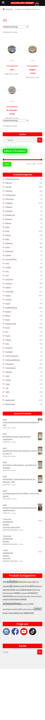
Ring (7, 344)
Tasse (7, 384)
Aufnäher (8, 211)
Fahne (7, 247)
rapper (33, 596)
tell (20, 609)
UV (6, 396)
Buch (7, 231)
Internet (8, 299)
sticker (31, 604)
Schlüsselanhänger (12, 360)
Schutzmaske (10, 368)
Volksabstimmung (12, 179)
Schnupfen (9, 364)
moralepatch (23, 593)
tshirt (38, 608)
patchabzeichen (22, 596)
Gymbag (8, 283)
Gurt (7, 275)
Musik (7, 320)
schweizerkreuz (12, 603)
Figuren (8, 255)
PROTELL (8, 183)
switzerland (15, 609)
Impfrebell (9, 291)
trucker (24, 609)
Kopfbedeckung (11, 307)
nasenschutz (8, 596)
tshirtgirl (5, 613)
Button (8, 235)
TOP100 (8, 187)
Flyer (7, 263)
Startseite (9, 9)
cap (37, 582)
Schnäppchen (10, 195)
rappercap (38, 596)
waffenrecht (18, 613)
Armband (8, 207)
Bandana (8, 219)
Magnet (8, 312)
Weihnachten (10, 404)
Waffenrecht (10, 400)
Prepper (8, 340)
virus (10, 613)
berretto (29, 582)
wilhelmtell (29, 613)
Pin (6, 332)
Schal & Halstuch (11, 356)
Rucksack (8, 348)
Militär (7, 316)
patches (28, 596)
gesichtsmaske (9, 589)
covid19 (30, 586)
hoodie (17, 590)
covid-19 (22, 586)
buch (34, 582)
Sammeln (8, 352)
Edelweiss (9, 243)
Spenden (8, 372)
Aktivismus (9, 199)
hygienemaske (26, 589)
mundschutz (32, 593)
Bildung (8, 223)
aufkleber (12, 581)
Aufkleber (9, 203)
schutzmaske (14, 599)
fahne (40, 586)
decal (36, 586)
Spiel (7, 376)
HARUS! (8, 287)
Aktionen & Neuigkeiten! (15, 151)
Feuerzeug (9, 251)
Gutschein (9, 279)
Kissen (7, 303)
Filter (7, 164)
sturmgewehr (7, 609)
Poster (7, 336)
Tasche (8, 380)
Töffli (7, 392)
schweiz (23, 599)
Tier (6, 388)
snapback (25, 604)
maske (17, 592)
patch (15, 596)
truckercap (30, 609)
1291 (4, 582)
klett (4, 593)
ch (10, 585)
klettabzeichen (10, 593)
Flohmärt (8, 191)
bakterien (22, 581)
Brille (7, 227)
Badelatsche (10, 215)
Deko (7, 239)
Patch (7, 328)
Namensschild (10, 324)
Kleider (8, 295)
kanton (34, 590)
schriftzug (6, 599)
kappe (38, 590)
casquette (6, 586)
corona (15, 586)
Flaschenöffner (11, 259)
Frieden (8, 267)
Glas (7, 271)
